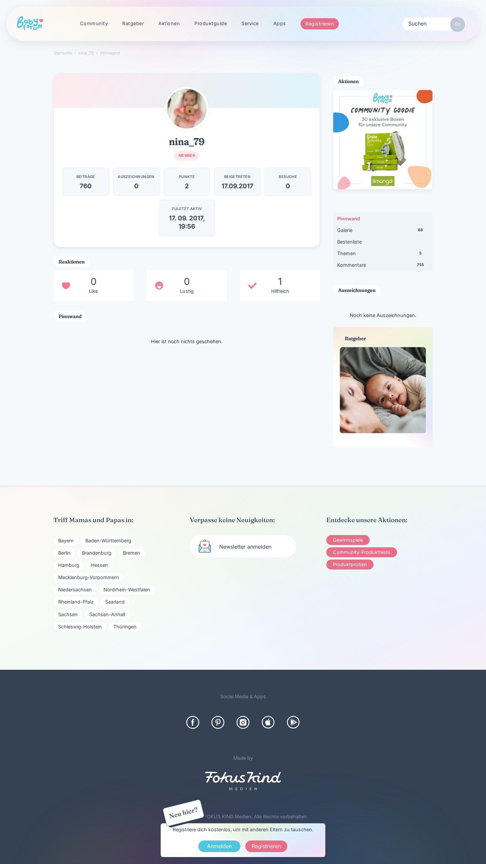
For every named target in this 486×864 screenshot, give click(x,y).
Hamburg (68, 565)
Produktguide (210, 23)
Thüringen (125, 626)
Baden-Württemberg (108, 540)
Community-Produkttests (361, 552)
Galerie (380, 230)
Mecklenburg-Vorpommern (88, 577)
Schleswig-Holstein (80, 626)
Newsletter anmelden (245, 546)
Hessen (99, 565)
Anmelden (219, 846)
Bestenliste (349, 242)
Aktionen (169, 23)
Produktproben (350, 564)
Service (250, 23)
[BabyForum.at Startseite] (30, 23)
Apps (279, 23)
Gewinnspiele (348, 540)
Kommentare (380, 265)
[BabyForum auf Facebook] (192, 722)
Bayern (66, 540)
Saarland (115, 602)
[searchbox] (434, 23)
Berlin (64, 553)
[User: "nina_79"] (187, 108)
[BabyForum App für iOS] (268, 722)
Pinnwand (348, 218)
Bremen (131, 553)
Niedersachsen (75, 589)
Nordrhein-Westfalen (126, 589)
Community (94, 23)
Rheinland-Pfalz (76, 602)
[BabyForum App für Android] (293, 722)
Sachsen (68, 614)
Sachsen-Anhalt (107, 614)
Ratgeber (133, 23)
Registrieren (319, 23)
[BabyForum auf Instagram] (243, 722)
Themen (379, 253)
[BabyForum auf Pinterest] (217, 722)
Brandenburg (96, 553)
